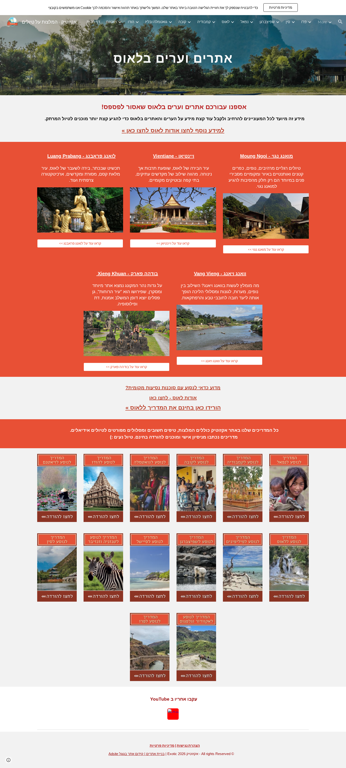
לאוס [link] (225, 21)
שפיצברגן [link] (267, 21)
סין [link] (288, 21)
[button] (340, 21)
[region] (173, 7)
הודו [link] (131, 21)
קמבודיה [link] (204, 21)
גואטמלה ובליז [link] (156, 21)
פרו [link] (304, 21)
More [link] (322, 22)
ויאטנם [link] (111, 21)
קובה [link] (182, 21)
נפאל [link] (245, 21)
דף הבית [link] (93, 21)
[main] (173, 55)
